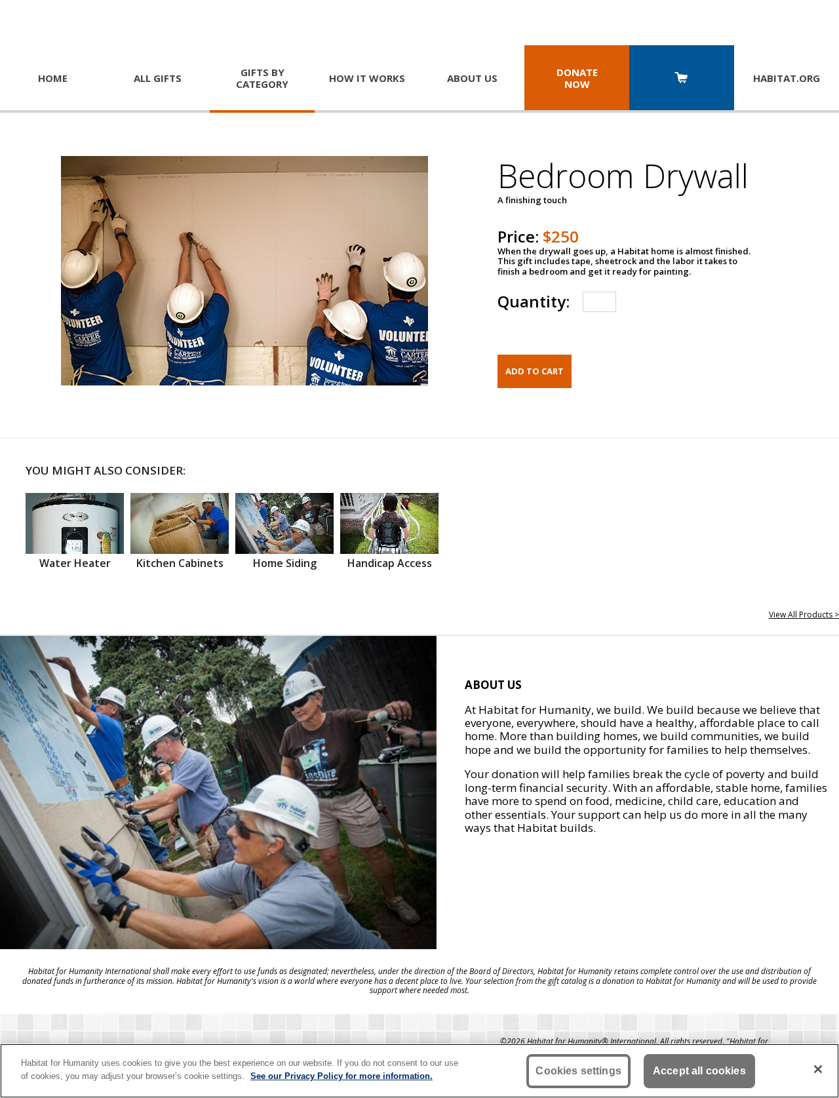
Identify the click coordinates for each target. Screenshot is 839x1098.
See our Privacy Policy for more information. (341, 1075)
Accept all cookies (699, 1070)
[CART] (681, 79)
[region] (419, 1071)
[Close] (818, 1069)
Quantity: (534, 301)
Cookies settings (578, 1070)
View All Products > (804, 614)
